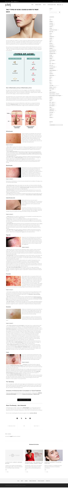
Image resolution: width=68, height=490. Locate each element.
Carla (50, 34)
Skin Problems (52, 105)
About (22, 480)
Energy (50, 55)
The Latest (51, 112)
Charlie (50, 39)
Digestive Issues (52, 51)
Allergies (51, 21)
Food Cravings (52, 60)
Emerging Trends (38, 4)
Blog (18, 480)
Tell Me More (51, 110)
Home (32, 4)
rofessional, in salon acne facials (34, 294)
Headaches (51, 68)
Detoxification (51, 46)
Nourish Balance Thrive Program (55, 95)
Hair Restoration (52, 66)
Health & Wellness (52, 70)
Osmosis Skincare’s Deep (24, 187)
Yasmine (50, 117)
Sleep (50, 107)
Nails (50, 90)
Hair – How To (51, 63)
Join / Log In (54, 1)
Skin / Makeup (52, 103)
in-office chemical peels (18, 157)
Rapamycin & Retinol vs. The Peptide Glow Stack (53, 463)
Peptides (51, 97)
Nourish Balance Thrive (52, 4)
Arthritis (50, 26)
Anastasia (51, 23)
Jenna (50, 80)
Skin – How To (51, 102)
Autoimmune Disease (53, 29)
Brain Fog (51, 31)
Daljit (50, 41)
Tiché (50, 115)
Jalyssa (50, 77)
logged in (11, 436)
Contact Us (60, 1)
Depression (51, 45)
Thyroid (50, 114)
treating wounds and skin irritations (16, 365)
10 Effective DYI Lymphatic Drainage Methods (13, 463)
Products (51, 98)
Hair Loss (51, 65)
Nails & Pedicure (52, 92)
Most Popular (51, 88)
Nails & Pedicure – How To (54, 93)
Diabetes (51, 48)
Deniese (50, 43)
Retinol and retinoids (13, 151)
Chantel (50, 38)
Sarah (50, 100)
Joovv (50, 82)
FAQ (57, 1)
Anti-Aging (51, 24)
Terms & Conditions (32, 480)
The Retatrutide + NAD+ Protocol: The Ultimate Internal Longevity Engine (34, 463)
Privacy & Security (41, 480)
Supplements (51, 109)
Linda (50, 83)
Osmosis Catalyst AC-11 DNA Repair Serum (22, 346)
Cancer (50, 33)
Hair (50, 61)
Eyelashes (51, 56)
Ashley (50, 28)
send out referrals (33, 413)
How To (44, 4)
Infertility (51, 73)
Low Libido (53, 85)
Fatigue (50, 58)
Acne (50, 19)
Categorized (51, 36)
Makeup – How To (52, 87)
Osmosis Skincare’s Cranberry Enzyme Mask (34, 194)
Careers (26, 480)
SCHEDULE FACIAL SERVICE (24, 399)
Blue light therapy (17, 267)
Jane (50, 78)
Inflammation (51, 75)
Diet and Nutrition (52, 50)
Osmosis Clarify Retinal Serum (16, 373)
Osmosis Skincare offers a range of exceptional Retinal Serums (30, 152)
